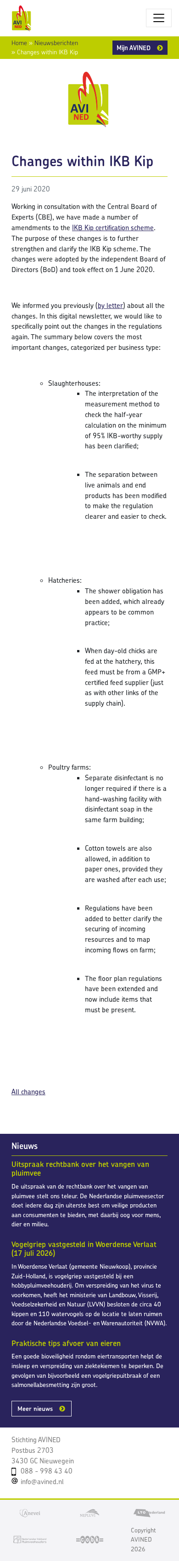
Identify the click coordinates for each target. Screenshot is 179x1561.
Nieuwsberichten (56, 43)
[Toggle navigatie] (159, 18)
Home (19, 43)
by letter (110, 305)
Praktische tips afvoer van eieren (66, 1343)
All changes (28, 1092)
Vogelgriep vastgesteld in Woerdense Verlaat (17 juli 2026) (84, 1249)
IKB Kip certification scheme (113, 227)
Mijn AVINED (134, 47)
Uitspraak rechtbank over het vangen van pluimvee (80, 1168)
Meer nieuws (35, 1408)
